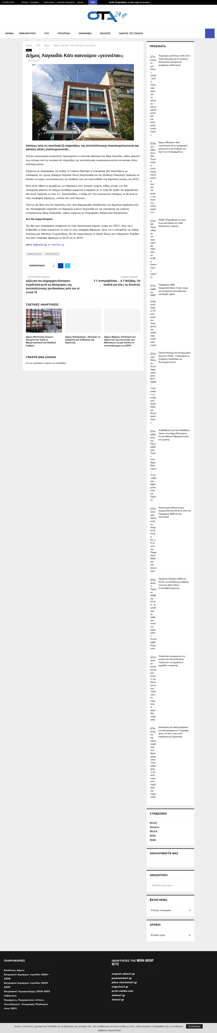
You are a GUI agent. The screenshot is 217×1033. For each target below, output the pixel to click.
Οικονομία (85, 33)
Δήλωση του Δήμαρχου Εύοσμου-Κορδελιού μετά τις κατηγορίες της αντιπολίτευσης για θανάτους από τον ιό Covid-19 (52, 287)
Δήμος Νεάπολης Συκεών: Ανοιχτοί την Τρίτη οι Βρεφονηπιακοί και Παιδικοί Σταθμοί (41, 341)
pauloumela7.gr (122, 982)
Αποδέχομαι (194, 1026)
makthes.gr (57, 244)
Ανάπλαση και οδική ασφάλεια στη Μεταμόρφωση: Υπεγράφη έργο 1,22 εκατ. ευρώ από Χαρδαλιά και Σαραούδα (174, 731)
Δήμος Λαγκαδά (34, 254)
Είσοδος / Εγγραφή (30, 2)
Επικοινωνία (49, 2)
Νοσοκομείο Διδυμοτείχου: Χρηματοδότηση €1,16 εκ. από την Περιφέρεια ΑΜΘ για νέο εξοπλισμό (175, 512)
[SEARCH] (188, 885)
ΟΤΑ (46, 33)
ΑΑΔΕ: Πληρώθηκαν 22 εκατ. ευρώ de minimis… (130, 2)
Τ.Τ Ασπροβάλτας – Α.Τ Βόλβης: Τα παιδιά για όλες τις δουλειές (117, 283)
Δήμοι (29, 50)
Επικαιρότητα (27, 33)
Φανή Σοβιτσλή (34, 244)
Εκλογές (105, 33)
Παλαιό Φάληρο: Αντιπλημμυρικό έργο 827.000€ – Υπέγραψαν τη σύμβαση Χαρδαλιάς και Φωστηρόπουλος (175, 357)
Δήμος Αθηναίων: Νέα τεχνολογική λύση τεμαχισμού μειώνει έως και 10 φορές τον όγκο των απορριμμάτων (173, 147)
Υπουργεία (64, 33)
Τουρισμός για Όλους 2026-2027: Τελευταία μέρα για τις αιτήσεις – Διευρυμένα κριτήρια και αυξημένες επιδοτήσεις (175, 60)
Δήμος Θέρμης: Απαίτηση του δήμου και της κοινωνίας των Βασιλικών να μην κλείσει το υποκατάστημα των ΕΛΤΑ (120, 341)
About (80, 2)
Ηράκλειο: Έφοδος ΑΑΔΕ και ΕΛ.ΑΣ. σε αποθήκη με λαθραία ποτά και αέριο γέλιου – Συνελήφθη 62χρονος (174, 583)
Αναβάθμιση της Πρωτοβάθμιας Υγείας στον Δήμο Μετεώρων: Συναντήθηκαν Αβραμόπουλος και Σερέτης (174, 434)
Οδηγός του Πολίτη (131, 33)
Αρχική (9, 33)
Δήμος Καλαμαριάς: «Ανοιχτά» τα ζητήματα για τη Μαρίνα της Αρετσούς (82, 339)
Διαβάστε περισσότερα (109, 1030)
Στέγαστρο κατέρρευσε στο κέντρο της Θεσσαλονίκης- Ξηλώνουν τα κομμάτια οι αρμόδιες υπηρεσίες (172, 660)
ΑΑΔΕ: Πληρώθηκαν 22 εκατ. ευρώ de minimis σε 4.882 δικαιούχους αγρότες (172, 223)
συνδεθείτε (60, 363)
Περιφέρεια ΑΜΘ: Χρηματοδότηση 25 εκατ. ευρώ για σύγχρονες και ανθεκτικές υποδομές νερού (173, 289)
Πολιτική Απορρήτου (66, 2)
